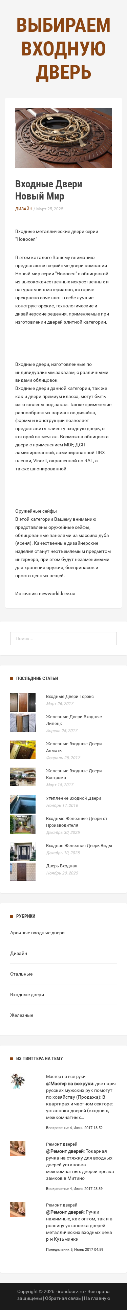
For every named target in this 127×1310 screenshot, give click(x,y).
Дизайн (24, 209)
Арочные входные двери (37, 932)
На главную (97, 1298)
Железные (21, 1015)
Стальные (21, 974)
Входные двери (27, 994)
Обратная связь (63, 1298)
